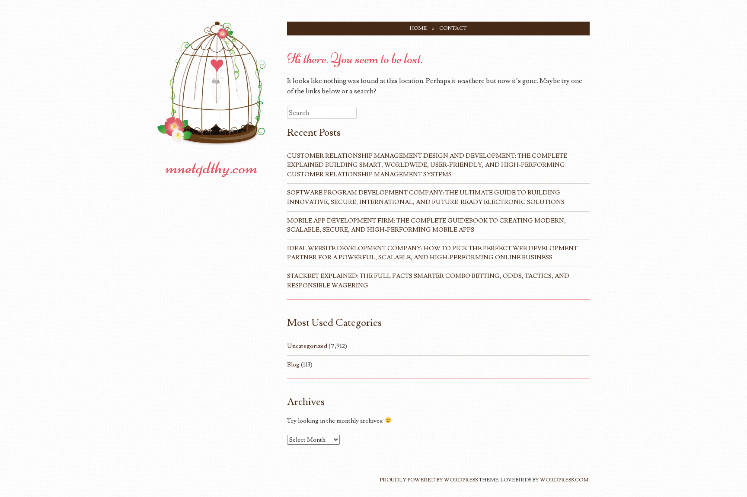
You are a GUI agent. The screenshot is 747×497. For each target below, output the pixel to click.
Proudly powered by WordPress (429, 480)
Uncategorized (307, 346)
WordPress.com (564, 480)
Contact (453, 28)
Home (418, 28)
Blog (293, 364)
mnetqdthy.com (212, 167)
